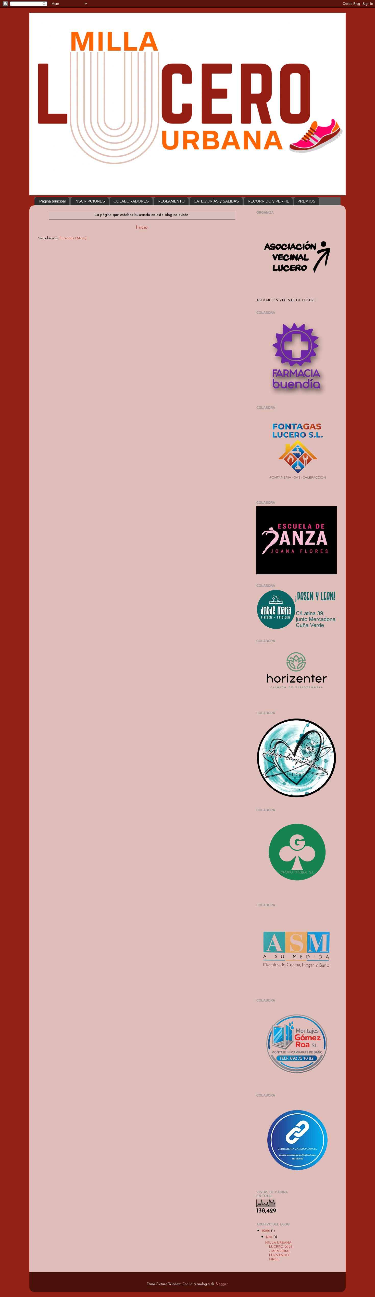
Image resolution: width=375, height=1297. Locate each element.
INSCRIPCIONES (89, 201)
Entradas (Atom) (72, 238)
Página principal (52, 201)
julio (269, 1237)
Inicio (142, 227)
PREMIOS (306, 201)
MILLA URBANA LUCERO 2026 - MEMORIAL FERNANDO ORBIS (278, 1251)
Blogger (222, 1284)
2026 (266, 1231)
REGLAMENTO (171, 201)
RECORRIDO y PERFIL (268, 201)
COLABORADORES (131, 201)
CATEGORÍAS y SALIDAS (216, 201)
